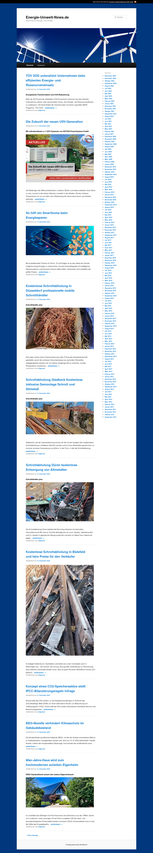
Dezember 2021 (110, 106)
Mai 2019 (108, 184)
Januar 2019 (109, 194)
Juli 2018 (108, 210)
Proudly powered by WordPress (76, 845)
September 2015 (111, 296)
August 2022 (109, 86)
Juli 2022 (108, 88)
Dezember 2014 (110, 318)
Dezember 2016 (110, 258)
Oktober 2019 (109, 172)
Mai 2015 (108, 306)
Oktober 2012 (109, 384)
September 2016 (111, 265)
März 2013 (108, 371)
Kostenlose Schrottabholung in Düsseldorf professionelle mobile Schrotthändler (50, 290)
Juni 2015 (108, 303)
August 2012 (109, 389)
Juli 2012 (108, 391)
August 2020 (109, 146)
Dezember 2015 (110, 288)
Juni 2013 (108, 364)
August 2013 (109, 359)
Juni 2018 (108, 212)
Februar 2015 (109, 313)
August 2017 (109, 237)
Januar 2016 (109, 285)
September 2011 (111, 417)
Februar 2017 (109, 253)
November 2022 (110, 78)
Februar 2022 (109, 101)
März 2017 (108, 250)
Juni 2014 (108, 333)
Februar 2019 (109, 192)
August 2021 (109, 116)
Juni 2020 (108, 152)
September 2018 (111, 204)
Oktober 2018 (109, 202)
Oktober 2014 (109, 323)
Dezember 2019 (110, 167)
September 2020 (111, 144)
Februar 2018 (109, 222)
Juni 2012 (108, 394)
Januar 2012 (109, 407)
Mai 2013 (108, 366)
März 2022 (108, 98)
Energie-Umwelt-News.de (47, 17)
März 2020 (108, 159)
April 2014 (108, 338)
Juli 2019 (108, 179)
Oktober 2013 (109, 354)
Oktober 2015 (109, 293)
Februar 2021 (109, 131)
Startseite (29, 65)
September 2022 (111, 83)
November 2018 (110, 199)
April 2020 (108, 157)
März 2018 (108, 220)
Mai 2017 (108, 245)
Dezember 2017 (110, 227)
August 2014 (109, 328)
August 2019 (109, 177)
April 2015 (108, 308)
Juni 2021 (108, 121)
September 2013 (111, 356)
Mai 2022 (108, 93)
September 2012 (111, 386)
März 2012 (108, 402)
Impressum (41, 65)
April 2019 (108, 187)
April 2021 (108, 126)
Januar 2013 (109, 376)
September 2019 (111, 174)
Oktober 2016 (109, 263)
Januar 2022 (109, 103)
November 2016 (110, 260)
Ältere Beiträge (32, 835)
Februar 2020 (109, 162)
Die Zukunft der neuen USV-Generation (54, 121)
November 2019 (110, 169)
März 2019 (108, 189)
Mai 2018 (108, 215)
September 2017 (111, 235)
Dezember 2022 (110, 76)
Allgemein (41, 110)
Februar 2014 (109, 344)
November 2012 (110, 381)
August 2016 (109, 268)
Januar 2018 (109, 225)
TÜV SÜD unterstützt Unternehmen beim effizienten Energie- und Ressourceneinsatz (55, 80)
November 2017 (110, 230)
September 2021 (111, 114)
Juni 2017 (108, 242)
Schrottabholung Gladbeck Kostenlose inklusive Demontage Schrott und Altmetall (54, 384)
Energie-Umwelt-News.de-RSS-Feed (121, 2)
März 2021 (108, 129)
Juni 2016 (108, 273)
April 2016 (108, 278)
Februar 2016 (109, 283)
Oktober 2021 (109, 111)
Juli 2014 (108, 331)
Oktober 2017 (109, 232)
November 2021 (110, 108)
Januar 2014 (109, 346)
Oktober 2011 (109, 414)
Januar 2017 (109, 255)
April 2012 (108, 399)
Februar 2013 (109, 374)
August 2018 (109, 207)
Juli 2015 (108, 301)
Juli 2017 (108, 240)
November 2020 (110, 139)
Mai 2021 (108, 124)
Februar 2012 (109, 404)
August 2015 (109, 298)
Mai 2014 (108, 336)
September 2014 (111, 326)
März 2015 (108, 311)
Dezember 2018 (110, 197)
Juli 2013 (108, 361)
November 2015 (110, 290)
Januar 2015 (109, 316)
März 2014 (108, 341)
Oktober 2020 (109, 141)
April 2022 (108, 96)
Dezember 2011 (110, 409)
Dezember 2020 (110, 136)
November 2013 (110, 351)
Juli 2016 (108, 270)
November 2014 (110, 321)
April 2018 (108, 217)
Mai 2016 (108, 275)
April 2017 (108, 247)
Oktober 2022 (109, 81)
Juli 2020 (108, 149)
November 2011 (110, 412)
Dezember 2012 (110, 379)
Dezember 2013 (110, 349)
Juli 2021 (108, 119)
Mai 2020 (108, 154)
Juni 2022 (108, 91)
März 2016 (108, 280)
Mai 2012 (108, 397)
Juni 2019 (108, 182)
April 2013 (108, 369)
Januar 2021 (109, 134)
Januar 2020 (109, 164)
